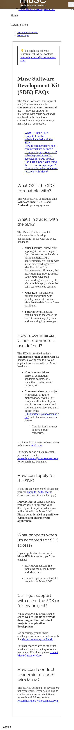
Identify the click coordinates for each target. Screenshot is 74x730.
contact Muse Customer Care (37, 654)
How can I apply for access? (41, 152)
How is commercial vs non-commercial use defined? (40, 147)
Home (14, 15)
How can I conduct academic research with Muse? (41, 170)
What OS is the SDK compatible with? (36, 134)
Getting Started (19, 24)
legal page (36, 445)
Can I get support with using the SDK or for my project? (41, 163)
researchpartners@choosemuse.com (37, 458)
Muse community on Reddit (37, 639)
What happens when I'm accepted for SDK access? (39, 157)
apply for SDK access (39, 491)
